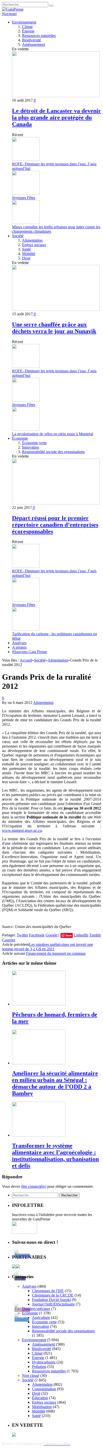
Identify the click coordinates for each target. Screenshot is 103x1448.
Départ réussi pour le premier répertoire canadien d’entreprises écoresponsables (55, 525)
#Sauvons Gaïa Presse (29, 652)
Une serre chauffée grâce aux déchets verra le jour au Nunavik (54, 327)
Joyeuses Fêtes (23, 198)
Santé (26, 249)
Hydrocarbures (44, 1362)
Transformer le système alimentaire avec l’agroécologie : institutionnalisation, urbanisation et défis (55, 1155)
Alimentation (32, 240)
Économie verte (34, 443)
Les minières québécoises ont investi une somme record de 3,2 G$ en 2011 (47, 946)
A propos (19, 647)
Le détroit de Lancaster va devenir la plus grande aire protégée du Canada (56, 117)
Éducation (40, 1398)
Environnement (24, 22)
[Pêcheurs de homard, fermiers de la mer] (39, 1004)
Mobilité (28, 254)
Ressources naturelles (39, 35)
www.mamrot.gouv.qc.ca (22, 830)
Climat (27, 27)
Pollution (39, 1366)
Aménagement (33, 44)
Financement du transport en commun (56, 953)
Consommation (44, 1389)
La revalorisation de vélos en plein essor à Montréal (52, 434)
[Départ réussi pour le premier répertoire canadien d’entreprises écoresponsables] (56, 503)
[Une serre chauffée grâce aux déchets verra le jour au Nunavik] (56, 309)
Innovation (30, 447)
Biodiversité (31, 40)
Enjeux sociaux (34, 245)
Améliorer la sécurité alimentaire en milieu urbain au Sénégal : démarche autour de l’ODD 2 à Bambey (55, 1083)
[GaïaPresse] (13, 9)
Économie (20, 438)
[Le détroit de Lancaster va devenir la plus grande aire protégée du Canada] (56, 96)
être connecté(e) (33, 1186)
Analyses (19, 643)
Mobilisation (42, 1407)
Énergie (28, 31)
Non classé (30, 1375)
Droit (26, 258)
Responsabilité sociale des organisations (53, 452)
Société (18, 236)
